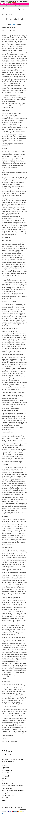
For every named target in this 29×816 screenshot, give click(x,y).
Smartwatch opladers (8, 762)
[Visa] (10, 811)
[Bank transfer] (3, 811)
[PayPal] (3, 813)
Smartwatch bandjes (8, 757)
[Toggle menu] (25, 8)
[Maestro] (13, 811)
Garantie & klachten (8, 795)
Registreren (5, 768)
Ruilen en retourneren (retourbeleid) (13, 786)
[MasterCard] (18, 811)
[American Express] (16, 811)
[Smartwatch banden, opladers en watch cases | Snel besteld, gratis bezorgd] (3, 8)
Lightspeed (23, 809)
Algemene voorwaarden (9, 781)
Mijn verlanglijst (6, 772)
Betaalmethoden (7, 788)
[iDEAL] (21, 811)
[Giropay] (8, 811)
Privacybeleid (6, 793)
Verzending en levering (9, 783)
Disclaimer (5, 798)
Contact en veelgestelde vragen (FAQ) (13, 790)
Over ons (4, 778)
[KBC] (5, 811)
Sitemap (4, 800)
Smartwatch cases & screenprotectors (13, 759)
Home (3, 14)
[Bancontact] (23, 811)
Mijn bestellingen (7, 770)
